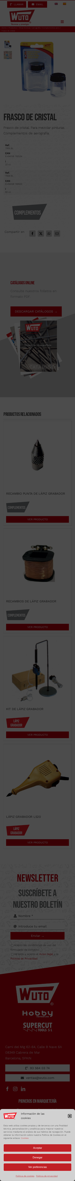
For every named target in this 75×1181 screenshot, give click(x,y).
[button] (70, 1116)
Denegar (37, 1157)
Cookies (25, 1138)
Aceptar (37, 1147)
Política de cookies (25, 1176)
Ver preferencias (37, 1166)
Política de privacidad (47, 1176)
